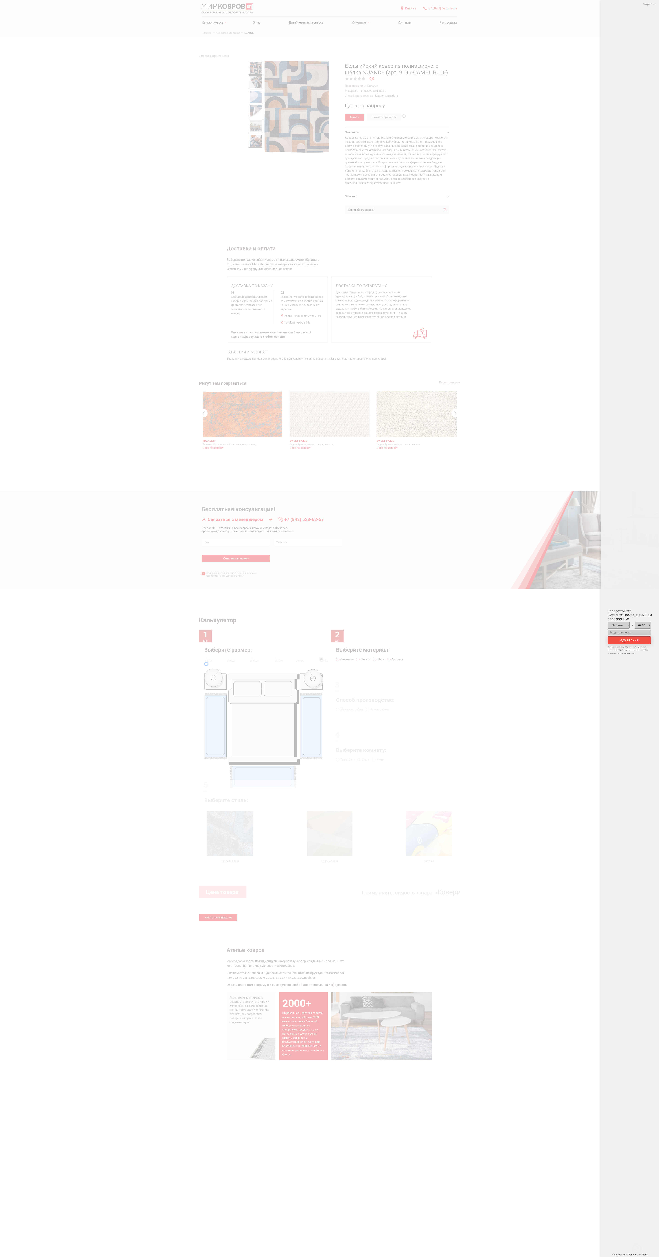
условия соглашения (625, 653)
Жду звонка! (629, 640)
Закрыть (648, 4)
